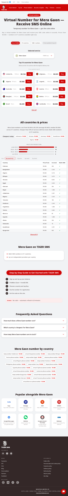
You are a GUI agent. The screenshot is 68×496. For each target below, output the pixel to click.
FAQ (18, 2)
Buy (29, 74)
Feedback (4, 476)
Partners (52, 7)
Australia (9, 89)
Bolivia (41, 96)
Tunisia (5, 210)
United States (10, 74)
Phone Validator (28, 7)
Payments (4, 461)
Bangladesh (10, 96)
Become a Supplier (39, 7)
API (14, 2)
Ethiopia (5, 176)
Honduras (5, 203)
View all (34, 110)
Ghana (4, 220)
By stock (34, 158)
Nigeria (5, 196)
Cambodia (42, 104)
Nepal (4, 190)
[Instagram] (3, 453)
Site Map (46, 476)
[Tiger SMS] (4, 7)
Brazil (8, 104)
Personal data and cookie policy (52, 463)
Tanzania (5, 200)
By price (20, 158)
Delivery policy (47, 468)
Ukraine (5, 179)
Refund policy (47, 471)
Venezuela (6, 223)
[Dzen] (11, 453)
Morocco (5, 213)
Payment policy (48, 466)
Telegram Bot (5, 2)
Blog (47, 7)
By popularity (9, 158)
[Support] (63, 491)
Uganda (5, 217)
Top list (20, 7)
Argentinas (42, 81)
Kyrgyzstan (6, 230)
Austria (41, 89)
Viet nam (5, 186)
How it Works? (13, 7)
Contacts (58, 7)
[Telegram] (7, 453)
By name (27, 158)
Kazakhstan (6, 227)
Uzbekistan (6, 193)
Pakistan (5, 166)
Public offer (47, 461)
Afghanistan (43, 74)
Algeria (8, 81)
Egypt (4, 183)
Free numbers (25, 2)
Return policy (47, 473)
